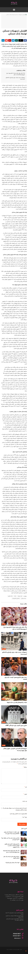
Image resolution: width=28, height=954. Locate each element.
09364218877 (17, 936)
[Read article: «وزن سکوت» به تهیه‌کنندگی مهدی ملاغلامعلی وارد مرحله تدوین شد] (24, 833)
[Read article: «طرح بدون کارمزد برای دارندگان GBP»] (14, 714)
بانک (15, 596)
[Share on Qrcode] (9, 40)
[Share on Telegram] (13, 40)
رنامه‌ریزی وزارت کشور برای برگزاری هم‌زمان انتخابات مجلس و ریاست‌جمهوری (12, 845)
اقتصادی (3, 624)
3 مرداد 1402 (22, 37)
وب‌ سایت (24, 801)
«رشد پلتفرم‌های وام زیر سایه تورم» (17, 702)
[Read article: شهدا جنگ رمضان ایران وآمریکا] (24, 864)
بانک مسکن (23, 598)
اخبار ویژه (3, 649)
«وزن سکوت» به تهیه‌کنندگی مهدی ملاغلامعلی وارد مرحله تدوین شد (11, 832)
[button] (14, 9)
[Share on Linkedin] (3, 40)
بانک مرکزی (10, 596)
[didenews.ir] (22, 938)
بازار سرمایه (20, 596)
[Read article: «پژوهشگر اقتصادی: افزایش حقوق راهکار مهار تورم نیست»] (14, 737)
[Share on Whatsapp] (16, 40)
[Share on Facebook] (25, 40)
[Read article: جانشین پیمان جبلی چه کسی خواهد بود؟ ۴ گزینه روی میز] (24, 839)
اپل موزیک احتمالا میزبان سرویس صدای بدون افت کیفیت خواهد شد (14, 919)
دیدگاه (25, 767)
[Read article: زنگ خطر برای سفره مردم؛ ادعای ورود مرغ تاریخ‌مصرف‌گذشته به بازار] (14, 616)
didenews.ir (17, 938)
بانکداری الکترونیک (16, 598)
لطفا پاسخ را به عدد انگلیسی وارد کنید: (18, 814)
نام (25, 787)
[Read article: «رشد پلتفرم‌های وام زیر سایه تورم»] (14, 691)
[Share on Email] (6, 40)
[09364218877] (22, 933)
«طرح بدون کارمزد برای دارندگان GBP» (16, 725)
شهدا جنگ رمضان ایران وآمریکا (12, 862)
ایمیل (25, 794)
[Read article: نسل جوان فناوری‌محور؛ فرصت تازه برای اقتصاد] (14, 666)
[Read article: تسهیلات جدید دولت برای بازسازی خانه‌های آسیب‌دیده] (14, 641)
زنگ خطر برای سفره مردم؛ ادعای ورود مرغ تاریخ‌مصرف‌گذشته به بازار (15, 74)
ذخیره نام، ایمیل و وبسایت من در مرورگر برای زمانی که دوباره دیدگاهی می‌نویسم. (15, 809)
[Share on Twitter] (20, 40)
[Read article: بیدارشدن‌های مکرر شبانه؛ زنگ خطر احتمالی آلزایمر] (24, 858)
